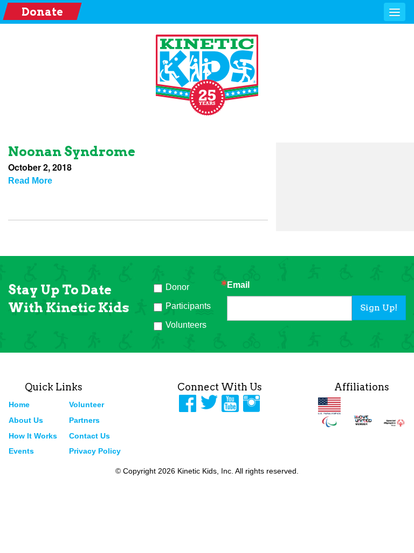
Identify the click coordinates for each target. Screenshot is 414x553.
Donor (177, 287)
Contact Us (89, 436)
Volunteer (86, 404)
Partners (84, 420)
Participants (188, 306)
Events (21, 451)
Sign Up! (378, 307)
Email (238, 285)
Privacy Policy (95, 451)
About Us (26, 420)
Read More (30, 180)
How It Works (33, 436)
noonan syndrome (71, 151)
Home (19, 404)
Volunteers (185, 324)
